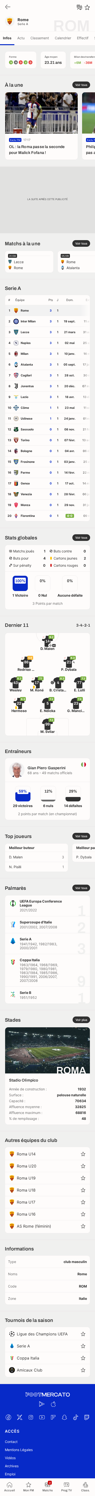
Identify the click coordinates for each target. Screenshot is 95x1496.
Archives (12, 1466)
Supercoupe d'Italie (36, 922)
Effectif (82, 38)
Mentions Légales (19, 1450)
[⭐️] (87, 7)
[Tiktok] (75, 1417)
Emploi (10, 1474)
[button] (30, 300)
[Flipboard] (53, 1417)
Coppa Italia (30, 960)
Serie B (25, 992)
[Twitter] (19, 1417)
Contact (11, 1442)
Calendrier (63, 38)
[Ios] (53, 1404)
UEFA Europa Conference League (41, 903)
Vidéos (10, 1458)
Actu (21, 38)
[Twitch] (86, 1417)
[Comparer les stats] (79, 7)
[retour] (8, 7)
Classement (39, 38)
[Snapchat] (64, 1417)
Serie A (23, 24)
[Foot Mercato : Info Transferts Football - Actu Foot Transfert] (47, 1394)
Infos (7, 38)
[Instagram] (30, 1417)
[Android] (42, 1404)
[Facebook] (8, 1417)
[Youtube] (42, 1417)
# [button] (9, 300)
